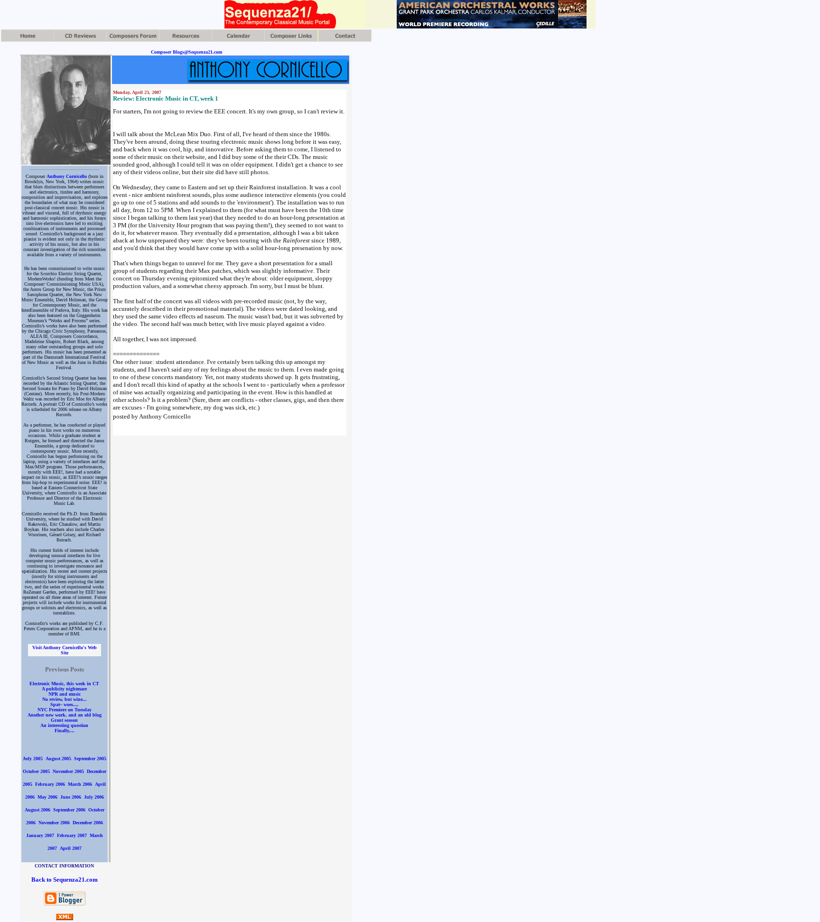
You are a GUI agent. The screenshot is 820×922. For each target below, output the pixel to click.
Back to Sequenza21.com (64, 879)
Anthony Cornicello (67, 176)
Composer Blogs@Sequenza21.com (186, 52)
